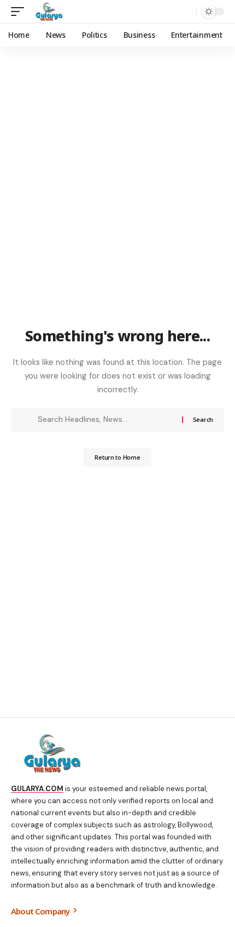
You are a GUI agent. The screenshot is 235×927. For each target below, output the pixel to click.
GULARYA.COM (37, 788)
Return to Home (117, 457)
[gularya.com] (47, 11)
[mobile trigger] (20, 11)
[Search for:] (106, 420)
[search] (185, 12)
